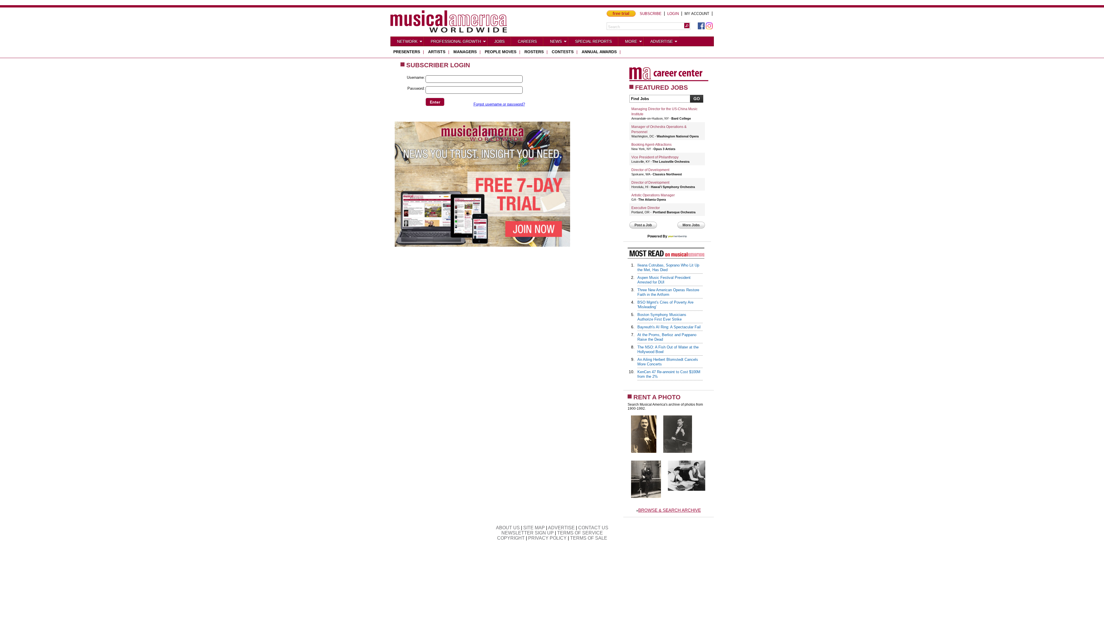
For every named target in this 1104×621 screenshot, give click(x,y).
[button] (687, 25)
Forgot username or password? (499, 104)
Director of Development (650, 170)
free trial (621, 13)
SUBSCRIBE (651, 14)
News (556, 41)
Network (407, 41)
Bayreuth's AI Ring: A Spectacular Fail (669, 327)
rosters (534, 51)
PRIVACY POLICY (547, 538)
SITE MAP (534, 527)
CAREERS (527, 41)
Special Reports (593, 41)
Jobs (499, 41)
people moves (500, 51)
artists (436, 51)
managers (465, 51)
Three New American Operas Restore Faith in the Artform (668, 292)
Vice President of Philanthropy (654, 157)
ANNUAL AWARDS (599, 51)
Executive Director (645, 208)
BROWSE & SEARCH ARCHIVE (669, 510)
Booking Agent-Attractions (651, 145)
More (631, 41)
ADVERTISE (561, 527)
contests (563, 51)
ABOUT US (508, 527)
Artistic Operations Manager (653, 195)
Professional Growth (456, 41)
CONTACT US (593, 527)
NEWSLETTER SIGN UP (527, 532)
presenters (406, 51)
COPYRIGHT (511, 538)
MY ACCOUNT (697, 14)
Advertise (661, 41)
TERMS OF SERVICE (580, 532)
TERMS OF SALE (588, 538)
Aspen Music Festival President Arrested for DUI (664, 279)
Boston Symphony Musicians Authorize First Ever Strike (661, 317)
